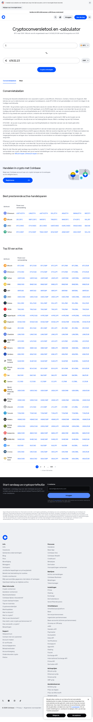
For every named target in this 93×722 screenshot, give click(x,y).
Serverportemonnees (55, 614)
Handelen (51, 547)
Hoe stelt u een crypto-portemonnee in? (17, 621)
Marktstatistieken (9, 595)
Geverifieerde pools (55, 602)
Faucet (50, 652)
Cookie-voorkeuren (9, 576)
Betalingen (52, 580)
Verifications (52, 641)
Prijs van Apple (53, 690)
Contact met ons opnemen (12, 637)
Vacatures (6, 550)
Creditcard (51, 559)
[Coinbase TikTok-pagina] (20, 701)
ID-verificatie (7, 643)
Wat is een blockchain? (11, 618)
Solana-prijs (52, 677)
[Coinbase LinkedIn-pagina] (8, 701)
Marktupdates (8, 609)
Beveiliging (7, 561)
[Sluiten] (88, 699)
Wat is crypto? (8, 615)
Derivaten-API (53, 664)
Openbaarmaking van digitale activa (15, 582)
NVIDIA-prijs (52, 687)
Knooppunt (52, 644)
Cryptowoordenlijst (10, 606)
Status (5, 657)
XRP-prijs (51, 680)
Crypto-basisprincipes (11, 601)
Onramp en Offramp (55, 623)
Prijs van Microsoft (54, 693)
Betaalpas (51, 561)
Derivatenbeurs (53, 599)
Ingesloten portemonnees (57, 617)
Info (4, 547)
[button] (90, 17)
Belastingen (7, 627)
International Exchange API (57, 658)
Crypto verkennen (9, 589)
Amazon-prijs (52, 696)
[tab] (9, 80)
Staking (50, 593)
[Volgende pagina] (55, 466)
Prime (50, 590)
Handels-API (52, 629)
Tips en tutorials (9, 603)
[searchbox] (85, 60)
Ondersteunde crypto (10, 654)
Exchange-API (53, 655)
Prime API (51, 661)
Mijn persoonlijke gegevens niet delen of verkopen (21, 579)
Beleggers (6, 564)
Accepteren (76, 715)
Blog (4, 556)
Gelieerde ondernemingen (12, 553)
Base (49, 612)
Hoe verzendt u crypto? (11, 624)
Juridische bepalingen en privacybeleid (17, 570)
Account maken (8, 640)
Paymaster (51, 632)
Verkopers (6, 567)
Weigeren (56, 715)
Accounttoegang (9, 651)
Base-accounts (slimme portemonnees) (62, 620)
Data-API (51, 638)
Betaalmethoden (9, 648)
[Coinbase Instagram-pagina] (14, 701)
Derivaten (51, 564)
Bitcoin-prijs (52, 671)
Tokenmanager (53, 583)
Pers (4, 559)
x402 (49, 626)
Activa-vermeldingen (55, 574)
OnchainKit (52, 635)
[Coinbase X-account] (3, 701)
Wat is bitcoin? (8, 612)
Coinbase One (53, 553)
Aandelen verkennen (10, 592)
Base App (51, 550)
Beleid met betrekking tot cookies (15, 573)
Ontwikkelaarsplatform (56, 609)
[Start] (3, 17)
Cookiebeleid (75, 707)
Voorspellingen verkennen (57, 567)
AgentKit (51, 647)
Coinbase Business (54, 577)
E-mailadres (51, 484)
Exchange (51, 596)
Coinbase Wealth (54, 556)
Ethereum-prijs (53, 674)
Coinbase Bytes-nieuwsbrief (13, 598)
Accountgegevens (9, 645)
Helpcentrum (7, 634)
